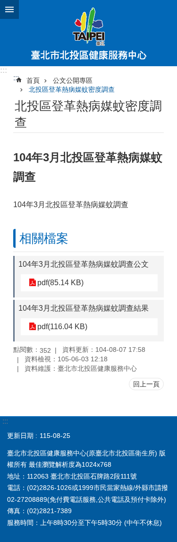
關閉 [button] (9, 9)
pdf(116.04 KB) (62, 327)
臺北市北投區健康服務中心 (88, 33)
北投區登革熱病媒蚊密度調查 (72, 89)
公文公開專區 (73, 80)
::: (3, 70)
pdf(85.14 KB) (60, 283)
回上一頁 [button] (146, 384)
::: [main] (16, 78)
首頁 (33, 80)
